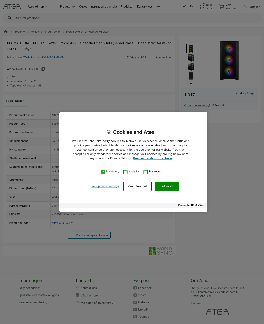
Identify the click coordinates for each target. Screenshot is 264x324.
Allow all (167, 186)
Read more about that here (152, 158)
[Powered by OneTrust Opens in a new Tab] (191, 206)
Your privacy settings (105, 186)
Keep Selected (137, 186)
